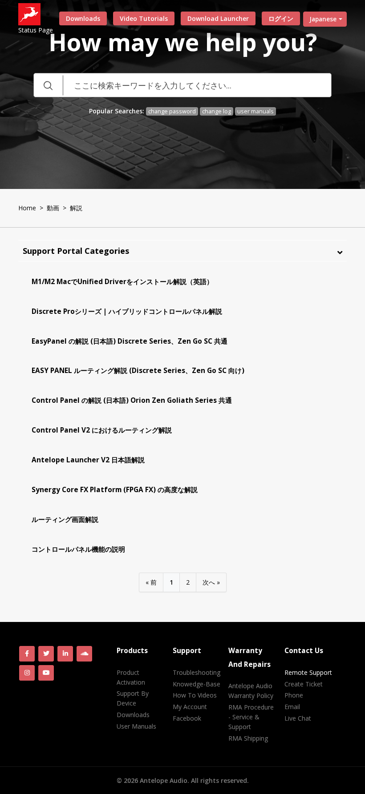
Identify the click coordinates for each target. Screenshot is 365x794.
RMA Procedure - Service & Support (251, 717)
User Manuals (136, 726)
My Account (190, 706)
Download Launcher (218, 18)
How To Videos (195, 695)
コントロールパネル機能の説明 (78, 549)
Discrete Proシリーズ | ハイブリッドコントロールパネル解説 (127, 311)
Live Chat (297, 718)
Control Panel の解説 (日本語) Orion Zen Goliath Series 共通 (132, 400)
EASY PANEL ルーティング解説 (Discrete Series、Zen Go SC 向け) (138, 370)
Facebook (187, 718)
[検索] (48, 85)
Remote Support (308, 672)
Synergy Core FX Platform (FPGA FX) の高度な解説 (115, 489)
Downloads (83, 18)
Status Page (35, 30)
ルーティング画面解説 (65, 519)
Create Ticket (303, 684)
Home (27, 208)
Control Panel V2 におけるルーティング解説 (102, 430)
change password (172, 111)
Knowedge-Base (196, 684)
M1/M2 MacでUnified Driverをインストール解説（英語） (122, 281)
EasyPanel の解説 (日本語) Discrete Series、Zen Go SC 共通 (129, 341)
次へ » (211, 582)
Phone (293, 695)
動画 (53, 208)
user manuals (255, 111)
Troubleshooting (196, 672)
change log (216, 111)
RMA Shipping (248, 738)
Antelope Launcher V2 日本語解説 (88, 460)
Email (292, 706)
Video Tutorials (144, 18)
